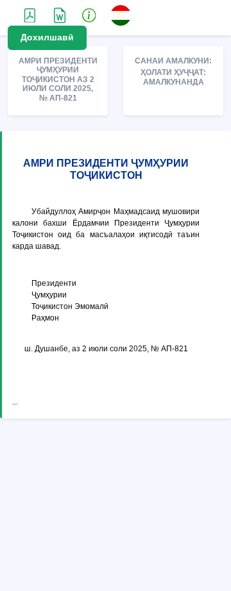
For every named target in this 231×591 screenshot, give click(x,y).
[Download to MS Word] (29, 14)
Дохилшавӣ (47, 37)
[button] (89, 14)
